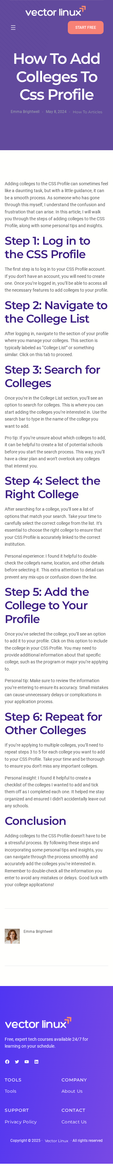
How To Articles (87, 112)
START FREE (85, 27)
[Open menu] (13, 27)
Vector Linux (56, 1140)
